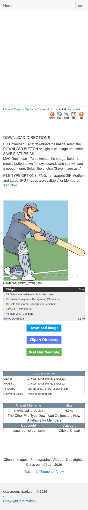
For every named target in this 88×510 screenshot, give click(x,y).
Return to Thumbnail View (44, 471)
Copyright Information (19, 500)
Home (8, 5)
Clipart (18, 109)
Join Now (10, 185)
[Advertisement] (44, 59)
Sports (29, 109)
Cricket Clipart (45, 109)
